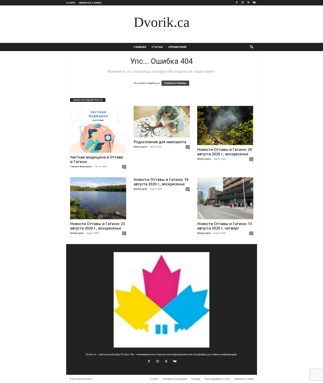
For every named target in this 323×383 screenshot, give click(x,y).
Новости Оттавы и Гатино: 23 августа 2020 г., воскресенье (97, 226)
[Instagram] (242, 2)
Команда (195, 378)
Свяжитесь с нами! (90, 2)
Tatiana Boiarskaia (81, 166)
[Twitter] (248, 2)
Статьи (157, 47)
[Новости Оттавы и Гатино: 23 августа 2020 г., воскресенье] (98, 198)
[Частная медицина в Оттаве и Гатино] (98, 129)
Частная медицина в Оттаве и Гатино (96, 159)
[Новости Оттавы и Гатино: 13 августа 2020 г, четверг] (225, 198)
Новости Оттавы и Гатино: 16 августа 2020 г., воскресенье (161, 181)
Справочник (177, 47)
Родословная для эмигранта (160, 141)
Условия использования (174, 378)
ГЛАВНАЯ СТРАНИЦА (175, 83)
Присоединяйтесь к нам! (217, 378)
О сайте (71, 2)
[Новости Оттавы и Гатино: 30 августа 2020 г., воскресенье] (225, 125)
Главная (139, 47)
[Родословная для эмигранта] (162, 121)
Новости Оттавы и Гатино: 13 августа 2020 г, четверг (224, 226)
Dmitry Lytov (140, 146)
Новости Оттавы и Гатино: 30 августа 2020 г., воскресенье (224, 151)
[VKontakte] (254, 2)
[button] (251, 47)
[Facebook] (237, 2)
